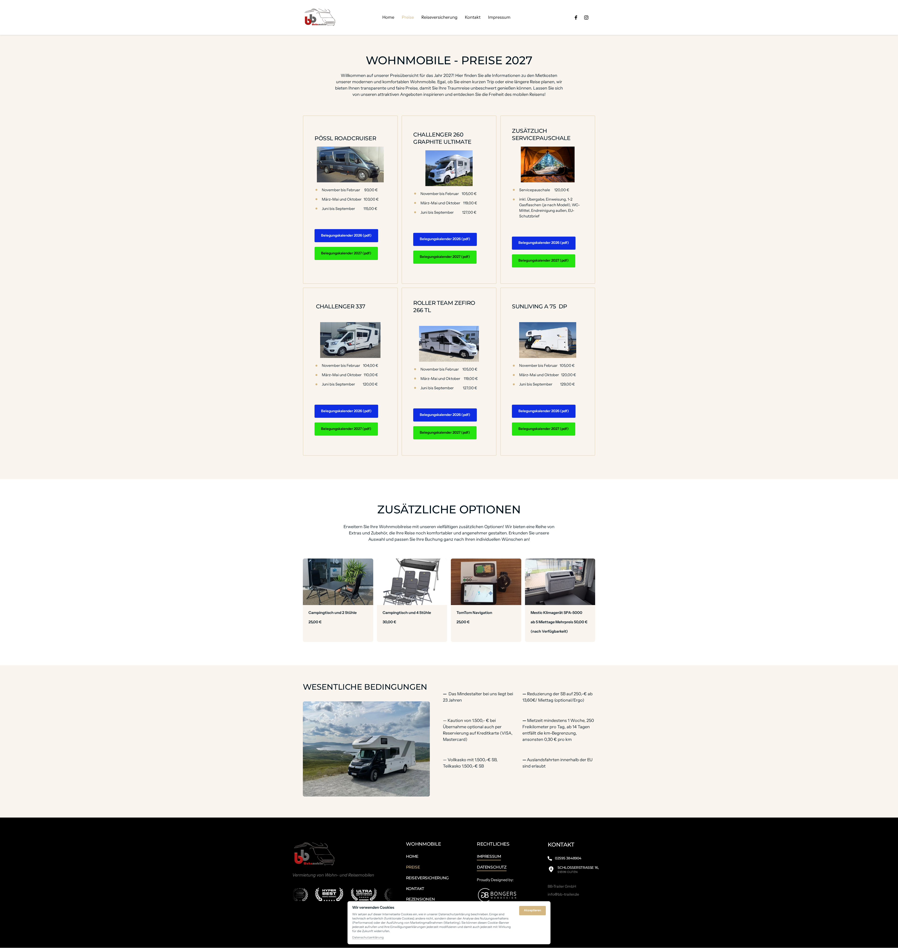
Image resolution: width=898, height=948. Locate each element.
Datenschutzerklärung (368, 937)
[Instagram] (587, 17)
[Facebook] (577, 17)
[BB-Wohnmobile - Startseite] (319, 17)
